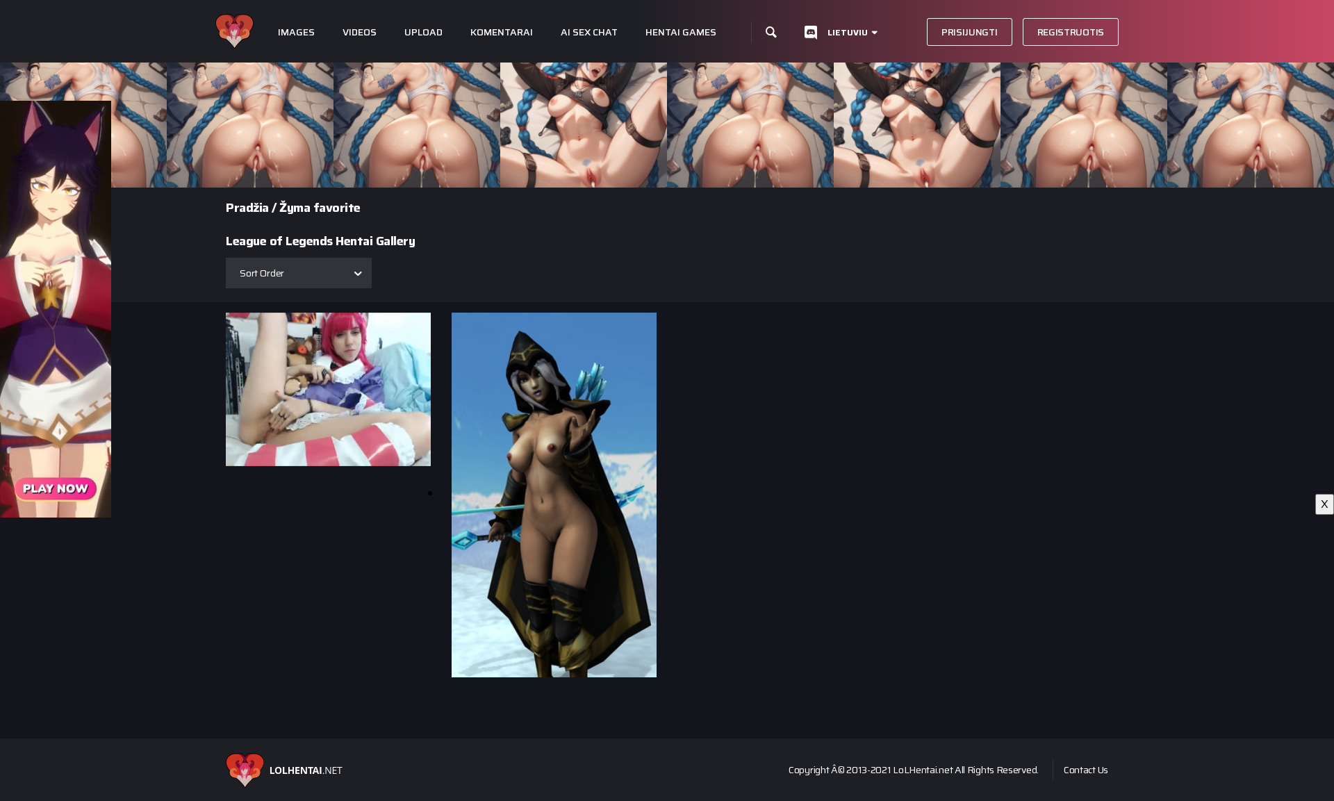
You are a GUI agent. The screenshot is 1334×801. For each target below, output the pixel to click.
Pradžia (247, 207)
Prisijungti (969, 32)
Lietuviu (847, 32)
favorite (337, 207)
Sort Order (262, 273)
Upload (423, 32)
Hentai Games (680, 32)
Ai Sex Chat (589, 32)
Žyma (294, 207)
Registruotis (1070, 32)
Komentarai (501, 32)
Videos (360, 32)
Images (296, 32)
